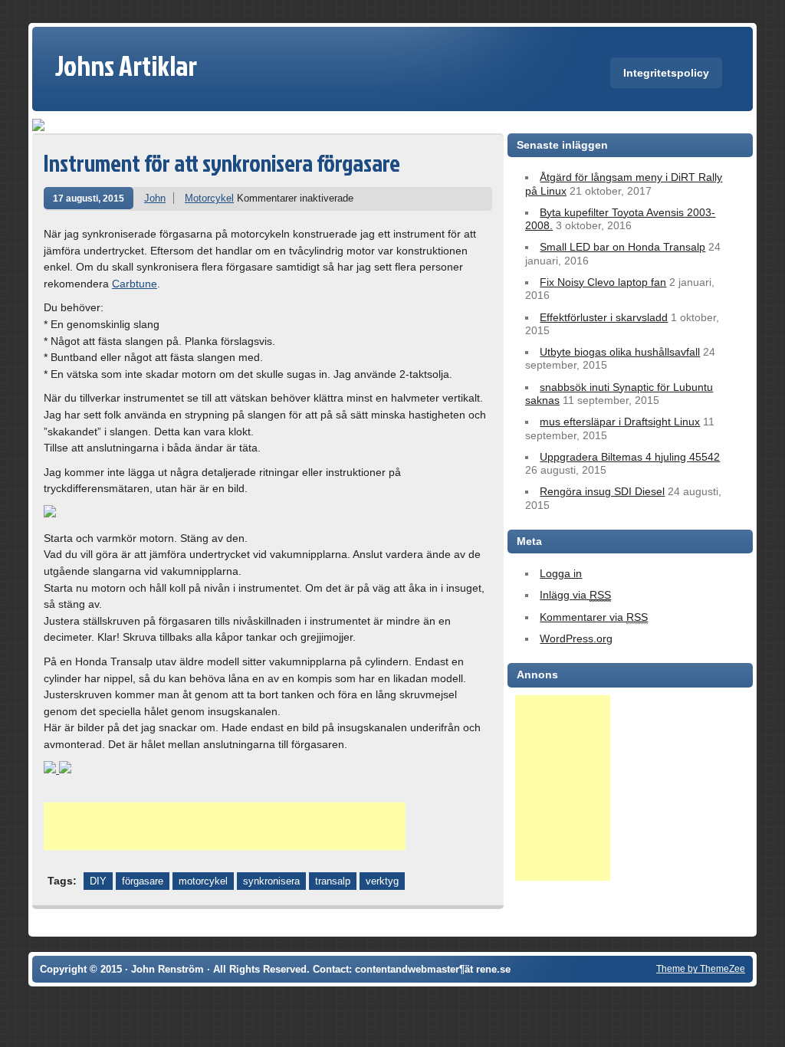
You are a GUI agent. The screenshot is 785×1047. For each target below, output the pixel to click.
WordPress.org (576, 638)
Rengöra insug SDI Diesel (602, 491)
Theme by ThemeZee (700, 968)
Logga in (561, 573)
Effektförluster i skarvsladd (604, 317)
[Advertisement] (224, 826)
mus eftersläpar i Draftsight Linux (620, 421)
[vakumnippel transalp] (65, 769)
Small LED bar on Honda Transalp (622, 247)
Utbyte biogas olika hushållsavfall (620, 352)
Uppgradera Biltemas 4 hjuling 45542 (630, 457)
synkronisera (271, 881)
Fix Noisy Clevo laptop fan (603, 282)
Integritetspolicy (666, 73)
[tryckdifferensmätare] (50, 513)
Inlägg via (575, 595)
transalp (332, 881)
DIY (98, 881)
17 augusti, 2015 (88, 198)
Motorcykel (209, 198)
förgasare (142, 881)
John (155, 198)
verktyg (382, 881)
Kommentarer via (594, 617)
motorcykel (203, 881)
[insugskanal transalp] (51, 769)
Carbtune (134, 283)
